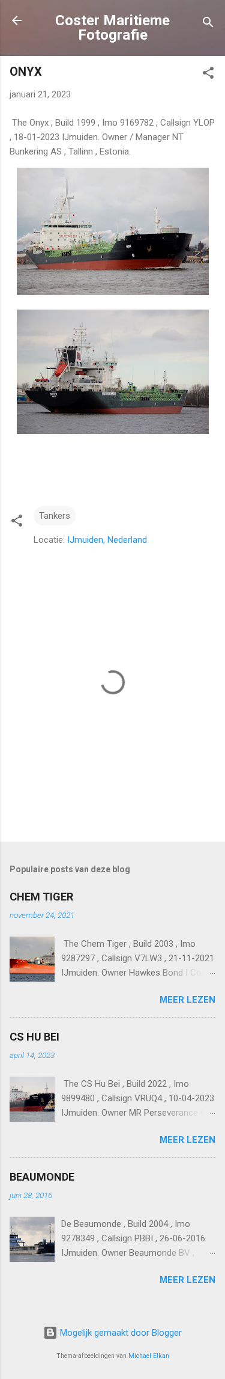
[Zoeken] (208, 24)
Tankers (54, 515)
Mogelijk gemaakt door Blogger (120, 1332)
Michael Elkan (148, 1356)
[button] (208, 75)
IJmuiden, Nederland (107, 539)
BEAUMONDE (42, 1176)
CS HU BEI (34, 1036)
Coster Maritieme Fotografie (112, 27)
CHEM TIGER (41, 896)
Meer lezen (187, 999)
